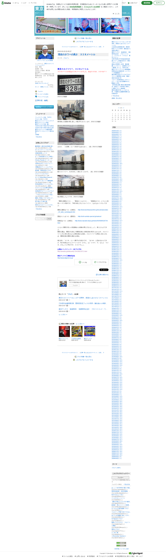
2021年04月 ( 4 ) (117, 222)
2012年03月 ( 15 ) (117, 405)
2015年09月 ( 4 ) (117, 334)
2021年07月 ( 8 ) (117, 218)
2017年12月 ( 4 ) (117, 287)
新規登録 (147, 3)
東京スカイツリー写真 (41, 122)
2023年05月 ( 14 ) (117, 181)
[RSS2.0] (121, 546)
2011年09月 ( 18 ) (117, 415)
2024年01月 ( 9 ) (117, 167)
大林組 (37, 134)
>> (123, 108)
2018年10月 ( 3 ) (117, 272)
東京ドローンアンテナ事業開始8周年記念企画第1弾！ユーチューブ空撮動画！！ (121, 71)
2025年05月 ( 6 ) (117, 139)
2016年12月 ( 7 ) (117, 308)
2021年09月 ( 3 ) (117, 215)
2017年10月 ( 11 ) (117, 291)
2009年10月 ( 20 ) (117, 455)
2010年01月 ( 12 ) (117, 449)
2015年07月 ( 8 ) (117, 337)
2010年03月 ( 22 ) (117, 446)
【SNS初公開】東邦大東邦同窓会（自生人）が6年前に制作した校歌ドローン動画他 (121, 86)
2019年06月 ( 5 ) (117, 258)
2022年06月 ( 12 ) (117, 200)
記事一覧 (83, 46)
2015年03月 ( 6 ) (117, 344)
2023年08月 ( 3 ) (117, 175)
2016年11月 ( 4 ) (117, 310)
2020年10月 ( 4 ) (117, 232)
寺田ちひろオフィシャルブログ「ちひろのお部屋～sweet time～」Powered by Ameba (44, 205)
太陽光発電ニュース (41, 153)
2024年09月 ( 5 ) (117, 153)
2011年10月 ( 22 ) (117, 413)
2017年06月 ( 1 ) (117, 298)
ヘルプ (140, 556)
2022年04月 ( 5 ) (117, 203)
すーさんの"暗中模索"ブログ (120, 508)
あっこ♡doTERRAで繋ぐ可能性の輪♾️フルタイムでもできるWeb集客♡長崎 (121, 487)
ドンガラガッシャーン (118, 498)
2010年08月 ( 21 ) (117, 437)
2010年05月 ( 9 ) (117, 443)
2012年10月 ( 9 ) (117, 393)
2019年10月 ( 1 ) (117, 251)
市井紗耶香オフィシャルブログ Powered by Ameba (44, 184)
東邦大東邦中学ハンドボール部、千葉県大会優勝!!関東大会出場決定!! (121, 91)
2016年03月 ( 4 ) (117, 324)
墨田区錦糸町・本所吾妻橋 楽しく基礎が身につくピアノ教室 (121, 491)
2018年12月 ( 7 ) (117, 268)
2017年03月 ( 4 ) (117, 303)
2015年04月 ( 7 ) (117, 343)
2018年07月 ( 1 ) (117, 275)
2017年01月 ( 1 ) (117, 306)
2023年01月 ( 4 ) (117, 187)
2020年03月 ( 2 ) (117, 243)
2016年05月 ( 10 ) (117, 320)
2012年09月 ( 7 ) (117, 394)
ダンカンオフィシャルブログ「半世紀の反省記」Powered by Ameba (44, 149)
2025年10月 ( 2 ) (117, 130)
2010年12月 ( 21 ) (117, 431)
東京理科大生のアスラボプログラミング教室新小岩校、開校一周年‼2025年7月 (121, 76)
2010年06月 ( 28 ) (117, 441)
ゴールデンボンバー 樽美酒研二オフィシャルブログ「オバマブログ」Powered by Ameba (44, 180)
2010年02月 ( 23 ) (117, 448)
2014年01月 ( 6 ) (117, 368)
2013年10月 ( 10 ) (117, 374)
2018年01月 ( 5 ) (117, 286)
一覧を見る (38, 137)
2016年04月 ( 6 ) (117, 322)
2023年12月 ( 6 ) (117, 168)
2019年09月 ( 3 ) (117, 253)
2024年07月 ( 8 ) (117, 156)
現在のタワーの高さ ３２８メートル (76, 54)
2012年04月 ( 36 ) (117, 403)
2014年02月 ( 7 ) (117, 367)
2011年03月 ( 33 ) (117, 425)
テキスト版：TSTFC (41, 119)
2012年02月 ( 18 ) (117, 406)
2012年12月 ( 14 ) (117, 389)
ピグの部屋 (49, 60)
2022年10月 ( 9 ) (117, 193)
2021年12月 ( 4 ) (117, 210)
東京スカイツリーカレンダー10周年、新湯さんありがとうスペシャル (83, 298)
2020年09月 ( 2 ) (117, 234)
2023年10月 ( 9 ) (117, 172)
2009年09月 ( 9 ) (117, 456)
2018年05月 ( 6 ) (117, 279)
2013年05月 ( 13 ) (117, 380)
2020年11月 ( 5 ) (117, 230)
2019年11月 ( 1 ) (117, 249)
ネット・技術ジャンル (41, 86)
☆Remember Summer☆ (119, 536)
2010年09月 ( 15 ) (117, 436)
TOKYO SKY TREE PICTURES (44, 126)
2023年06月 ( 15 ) (117, 179)
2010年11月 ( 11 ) (117, 432)
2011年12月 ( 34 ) (117, 410)
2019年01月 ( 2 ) (117, 267)
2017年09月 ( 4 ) (117, 293)
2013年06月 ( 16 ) (117, 379)
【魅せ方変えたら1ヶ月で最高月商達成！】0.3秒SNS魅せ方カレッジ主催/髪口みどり (121, 501)
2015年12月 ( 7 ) (117, 329)
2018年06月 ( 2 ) (117, 277)
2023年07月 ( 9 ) (117, 177)
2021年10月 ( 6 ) (117, 213)
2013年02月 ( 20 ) (117, 386)
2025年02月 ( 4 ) (117, 144)
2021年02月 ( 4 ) (117, 225)
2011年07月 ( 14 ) (117, 418)
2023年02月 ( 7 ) (117, 186)
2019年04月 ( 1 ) (117, 262)
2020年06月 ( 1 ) (117, 237)
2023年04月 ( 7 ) (117, 182)
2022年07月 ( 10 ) (117, 198)
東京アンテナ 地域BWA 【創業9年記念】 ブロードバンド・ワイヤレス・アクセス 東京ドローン (84, 309)
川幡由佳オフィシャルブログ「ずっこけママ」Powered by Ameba (44, 167)
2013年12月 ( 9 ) (117, 370)
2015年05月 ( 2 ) (117, 341)
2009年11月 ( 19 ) (117, 453)
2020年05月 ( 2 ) (117, 239)
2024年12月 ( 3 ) (117, 148)
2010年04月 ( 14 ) (117, 444)
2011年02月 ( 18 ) (117, 427)
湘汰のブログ (116, 529)
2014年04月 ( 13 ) (117, 363)
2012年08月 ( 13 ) (117, 396)
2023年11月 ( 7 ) (117, 170)
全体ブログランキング (41, 83)
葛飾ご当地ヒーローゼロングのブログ (44, 198)
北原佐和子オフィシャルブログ (44, 191)
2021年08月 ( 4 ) (117, 217)
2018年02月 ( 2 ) (117, 284)
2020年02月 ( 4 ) (117, 244)
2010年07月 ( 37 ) (117, 439)
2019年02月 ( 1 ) (117, 265)
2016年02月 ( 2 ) (117, 325)
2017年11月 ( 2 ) (117, 289)
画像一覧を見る (116, 98)
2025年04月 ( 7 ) (117, 141)
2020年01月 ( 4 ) (117, 246)
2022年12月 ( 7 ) (117, 189)
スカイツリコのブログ (41, 173)
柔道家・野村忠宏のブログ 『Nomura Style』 (44, 170)
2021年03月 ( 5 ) (117, 224)
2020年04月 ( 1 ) (117, 241)
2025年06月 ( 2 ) (117, 137)
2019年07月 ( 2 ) (117, 256)
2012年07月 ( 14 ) (117, 398)
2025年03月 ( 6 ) (117, 143)
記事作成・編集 (42, 100)
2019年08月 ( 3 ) (117, 255)
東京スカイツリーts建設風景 (43, 129)
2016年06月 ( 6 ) (117, 318)
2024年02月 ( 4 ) (117, 165)
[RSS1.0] (121, 543)
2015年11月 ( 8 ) (117, 330)
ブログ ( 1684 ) (116, 467)
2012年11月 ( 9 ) (117, 391)
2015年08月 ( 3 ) (117, 336)
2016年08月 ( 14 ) (117, 315)
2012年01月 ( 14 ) (117, 408)
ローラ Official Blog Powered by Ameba (44, 177)
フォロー (75, 285)
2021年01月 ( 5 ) (117, 227)
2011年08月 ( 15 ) (117, 417)
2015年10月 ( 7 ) (117, 332)
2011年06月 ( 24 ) (117, 420)
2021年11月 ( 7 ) (117, 212)
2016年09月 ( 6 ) (117, 313)
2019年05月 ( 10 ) (117, 260)
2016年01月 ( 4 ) (117, 327)
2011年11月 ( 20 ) (117, 412)
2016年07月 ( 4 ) (117, 317)
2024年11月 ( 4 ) (117, 149)
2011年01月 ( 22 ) (117, 429)
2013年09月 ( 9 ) (117, 375)
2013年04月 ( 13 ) (117, 382)
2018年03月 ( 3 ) (117, 282)
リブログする (101, 262)
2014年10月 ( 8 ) (117, 353)
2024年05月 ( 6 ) (117, 160)
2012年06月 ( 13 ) (117, 400)
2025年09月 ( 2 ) (117, 132)
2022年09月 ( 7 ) (117, 194)
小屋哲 (114, 525)
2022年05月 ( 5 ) (117, 201)
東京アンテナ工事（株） (42, 124)
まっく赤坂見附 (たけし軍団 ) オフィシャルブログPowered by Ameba (44, 156)
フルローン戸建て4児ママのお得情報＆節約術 (121, 512)
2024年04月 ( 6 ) (117, 162)
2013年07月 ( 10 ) (117, 377)
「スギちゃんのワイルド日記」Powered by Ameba (44, 194)
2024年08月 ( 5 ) (117, 155)
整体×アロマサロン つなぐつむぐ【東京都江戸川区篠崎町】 (121, 522)
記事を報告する (103, 274)
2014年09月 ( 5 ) (117, 355)
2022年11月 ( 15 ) (117, 191)
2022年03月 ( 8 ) (117, 205)
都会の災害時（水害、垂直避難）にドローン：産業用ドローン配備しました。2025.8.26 (121, 65)
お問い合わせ (80, 556)
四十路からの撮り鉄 (41, 201)
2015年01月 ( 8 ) (117, 348)
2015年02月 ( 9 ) (117, 346)
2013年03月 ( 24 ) (117, 384)
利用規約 (92, 556)
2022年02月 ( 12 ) (117, 206)
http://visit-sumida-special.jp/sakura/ (89, 216)
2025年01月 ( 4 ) (117, 146)
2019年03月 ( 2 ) (117, 263)
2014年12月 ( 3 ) (117, 349)
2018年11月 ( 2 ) (117, 270)
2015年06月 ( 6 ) (117, 339)
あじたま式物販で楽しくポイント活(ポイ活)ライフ (121, 515)
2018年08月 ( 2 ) (117, 274)
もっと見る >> (63, 314)
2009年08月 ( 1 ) (117, 458)
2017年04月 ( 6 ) (117, 301)
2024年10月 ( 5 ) (117, 151)
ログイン (159, 3)
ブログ (65, 58)
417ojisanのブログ (117, 518)
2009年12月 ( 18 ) (117, 451)
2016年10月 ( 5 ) (117, 312)
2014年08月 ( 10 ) (117, 356)
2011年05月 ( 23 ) (117, 422)
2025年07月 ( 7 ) (117, 136)
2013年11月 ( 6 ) (117, 372)
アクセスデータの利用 (106, 556)
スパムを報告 (68, 556)
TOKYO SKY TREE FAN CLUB (44, 127)
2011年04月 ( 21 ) (117, 424)
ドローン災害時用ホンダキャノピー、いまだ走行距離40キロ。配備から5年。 (121, 81)
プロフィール (41, 60)
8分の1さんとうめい (118, 494)
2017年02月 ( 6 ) (117, 305)
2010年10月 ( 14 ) (117, 434)
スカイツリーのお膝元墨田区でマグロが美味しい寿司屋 (44, 187)
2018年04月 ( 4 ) (117, 281)
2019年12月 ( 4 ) (117, 248)
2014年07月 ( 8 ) (117, 358)
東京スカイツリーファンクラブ (44, 121)
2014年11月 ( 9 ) (117, 351)
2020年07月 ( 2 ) (117, 236)
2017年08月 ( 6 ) (117, 294)
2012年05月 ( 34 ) (117, 401)
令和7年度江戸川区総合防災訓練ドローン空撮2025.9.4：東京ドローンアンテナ (121, 60)
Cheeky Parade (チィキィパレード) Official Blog (44, 160)
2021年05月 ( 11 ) (117, 220)
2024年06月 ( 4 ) (117, 158)
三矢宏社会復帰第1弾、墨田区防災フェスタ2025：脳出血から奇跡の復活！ (84, 303)
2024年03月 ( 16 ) (117, 163)
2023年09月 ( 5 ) (117, 174)
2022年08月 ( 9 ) (117, 196)
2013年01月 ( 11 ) (117, 387)
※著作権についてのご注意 (121, 548)
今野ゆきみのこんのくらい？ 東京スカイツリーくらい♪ (44, 163)
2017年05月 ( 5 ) (117, 300)
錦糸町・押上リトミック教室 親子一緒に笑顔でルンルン (121, 505)
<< (119, 108)
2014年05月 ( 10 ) (117, 361)
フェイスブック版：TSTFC (43, 117)
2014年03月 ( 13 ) (117, 365)
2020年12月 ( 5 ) (117, 229)
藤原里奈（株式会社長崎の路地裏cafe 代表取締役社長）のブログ (44, 146)
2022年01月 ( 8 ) (117, 208)
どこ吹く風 (115, 532)
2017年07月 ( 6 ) (117, 296)
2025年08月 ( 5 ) (117, 134)
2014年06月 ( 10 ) (117, 360)
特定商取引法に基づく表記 (125, 556)
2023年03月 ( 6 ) (117, 184)
